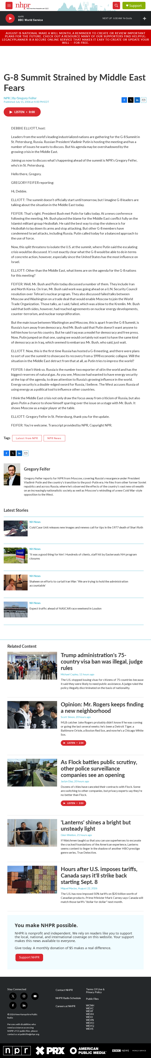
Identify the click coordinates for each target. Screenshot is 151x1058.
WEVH (90, 1014)
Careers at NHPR (65, 1006)
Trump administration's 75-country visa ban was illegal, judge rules (102, 661)
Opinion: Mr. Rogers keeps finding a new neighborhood (102, 707)
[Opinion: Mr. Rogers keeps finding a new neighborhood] (32, 715)
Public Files (92, 998)
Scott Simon (68, 717)
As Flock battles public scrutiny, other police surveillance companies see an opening (99, 768)
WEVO (90, 1022)
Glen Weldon (68, 835)
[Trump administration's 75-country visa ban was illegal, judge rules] (32, 665)
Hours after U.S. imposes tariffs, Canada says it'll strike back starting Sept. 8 (99, 875)
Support (135, 6)
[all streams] (145, 18)
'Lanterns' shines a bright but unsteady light (96, 825)
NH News (35, 522)
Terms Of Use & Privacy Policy (95, 991)
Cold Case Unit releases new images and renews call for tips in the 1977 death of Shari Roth (86, 527)
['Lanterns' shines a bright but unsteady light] (32, 833)
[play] (10, 18)
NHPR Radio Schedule (68, 998)
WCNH (90, 1005)
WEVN (90, 1019)
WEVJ (89, 1017)
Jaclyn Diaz (67, 781)
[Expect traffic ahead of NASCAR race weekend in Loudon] (16, 609)
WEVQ (90, 1025)
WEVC (90, 1008)
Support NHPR (29, 957)
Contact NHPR (64, 990)
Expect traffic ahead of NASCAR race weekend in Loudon (65, 608)
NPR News (54, 438)
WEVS (89, 1028)
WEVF (89, 1011)
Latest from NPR (27, 438)
